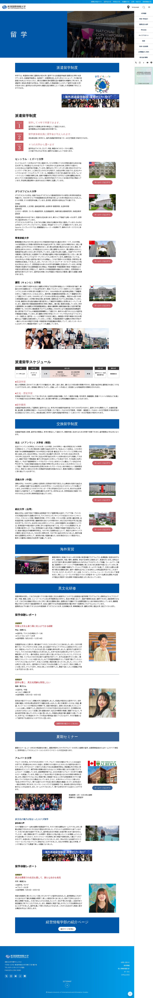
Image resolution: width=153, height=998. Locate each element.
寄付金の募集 (144, 57)
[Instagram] (139, 62)
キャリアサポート (144, 35)
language (135, 7)
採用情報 (127, 965)
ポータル (127, 971)
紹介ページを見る (67, 929)
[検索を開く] (143, 7)
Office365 (125, 975)
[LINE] (151, 62)
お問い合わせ (125, 962)
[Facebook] (143, 62)
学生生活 (143, 30)
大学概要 (143, 13)
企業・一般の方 (136, 1)
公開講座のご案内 (143, 52)
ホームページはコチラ (102, 182)
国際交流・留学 (143, 24)
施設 (143, 41)
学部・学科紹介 (143, 19)
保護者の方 (125, 1)
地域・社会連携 (143, 46)
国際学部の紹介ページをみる (67, 723)
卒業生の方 (116, 1)
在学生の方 (107, 1)
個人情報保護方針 (124, 968)
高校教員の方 (147, 1)
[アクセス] (128, 7)
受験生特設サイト (96, 1)
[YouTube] (147, 62)
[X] (135, 62)
